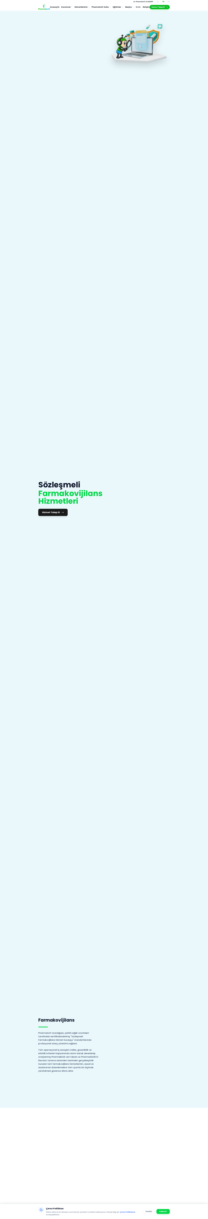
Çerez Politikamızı (127, 1212)
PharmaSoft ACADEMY (144, 2)
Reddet (149, 1211)
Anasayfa (54, 7)
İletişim (146, 7)
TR (163, 2)
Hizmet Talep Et (51, 512)
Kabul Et (163, 1211)
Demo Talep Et (158, 7)
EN (169, 2)
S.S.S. (138, 7)
